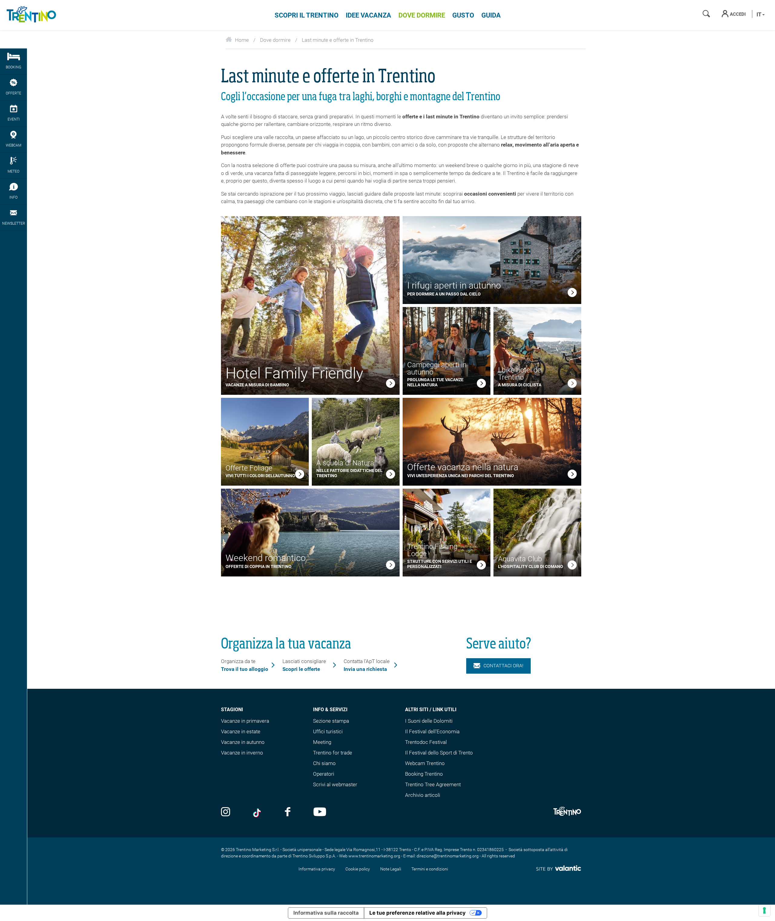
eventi (14, 119)
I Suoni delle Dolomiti (429, 721)
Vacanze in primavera (245, 721)
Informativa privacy (316, 869)
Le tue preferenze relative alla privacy (417, 913)
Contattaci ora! (503, 665)
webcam (13, 145)
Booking (13, 67)
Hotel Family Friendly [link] (294, 373)
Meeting (322, 742)
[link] (390, 384)
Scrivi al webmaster (335, 784)
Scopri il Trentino (306, 15)
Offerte (13, 93)
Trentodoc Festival (426, 742)
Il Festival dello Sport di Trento (439, 753)
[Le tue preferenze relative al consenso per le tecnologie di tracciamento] (764, 910)
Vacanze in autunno (243, 742)
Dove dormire (421, 15)
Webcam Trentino (425, 763)
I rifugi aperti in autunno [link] (454, 285)
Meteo (13, 171)
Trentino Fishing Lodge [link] (432, 550)
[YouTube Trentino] (319, 812)
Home (242, 40)
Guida (491, 15)
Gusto (463, 15)
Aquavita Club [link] (520, 559)
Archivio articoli (422, 795)
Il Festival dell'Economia (432, 731)
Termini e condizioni (429, 869)
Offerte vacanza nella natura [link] (462, 467)
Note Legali (390, 869)
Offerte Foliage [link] (249, 468)
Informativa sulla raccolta (326, 913)
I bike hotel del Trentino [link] (520, 373)
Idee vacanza (368, 15)
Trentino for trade (332, 753)
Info (13, 197)
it (759, 14)
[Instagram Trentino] (225, 812)
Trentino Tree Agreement (433, 784)
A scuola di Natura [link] (345, 463)
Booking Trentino (424, 774)
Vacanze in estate (240, 731)
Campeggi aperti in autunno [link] (437, 368)
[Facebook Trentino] (287, 812)
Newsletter (13, 223)
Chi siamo (324, 763)
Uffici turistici (328, 731)
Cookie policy (357, 869)
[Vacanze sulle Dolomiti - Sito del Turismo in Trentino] (30, 15)
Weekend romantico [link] (266, 558)
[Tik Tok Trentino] (257, 812)
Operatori (323, 774)
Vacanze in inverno (242, 753)
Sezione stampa (331, 721)
